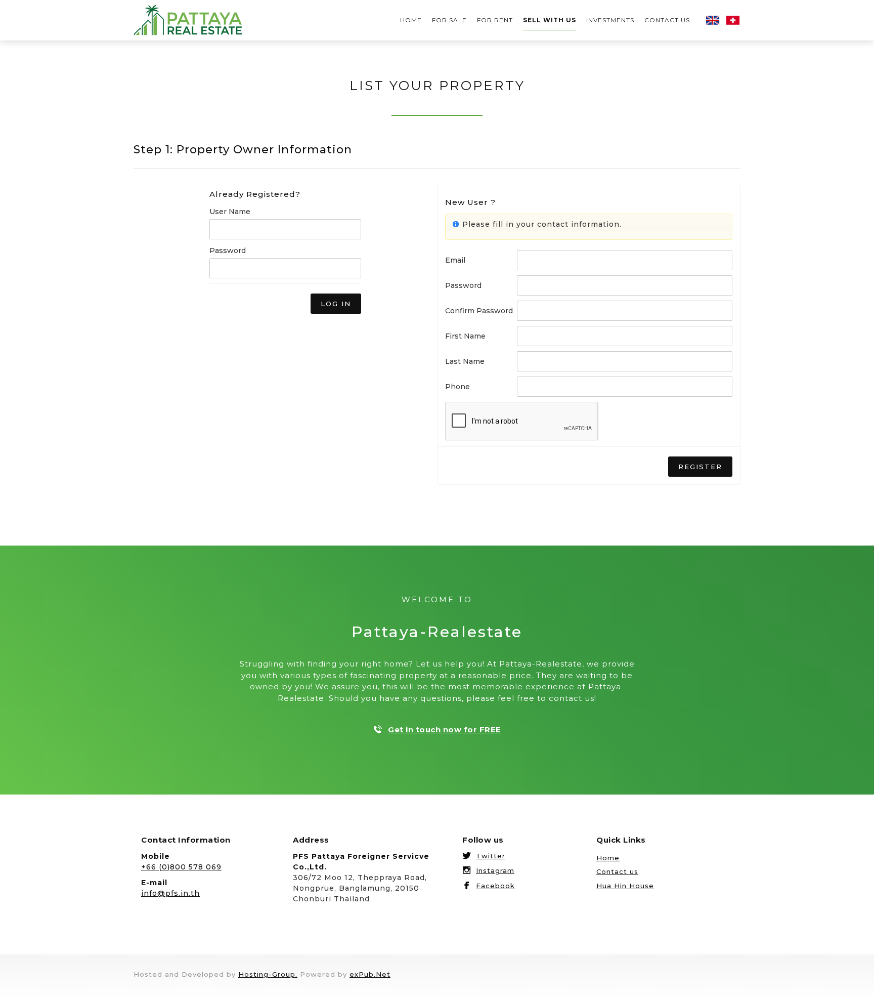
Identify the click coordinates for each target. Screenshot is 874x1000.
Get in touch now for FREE (444, 729)
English (712, 20)
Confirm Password (479, 310)
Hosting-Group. (267, 974)
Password (227, 250)
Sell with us (549, 20)
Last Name (465, 361)
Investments (610, 20)
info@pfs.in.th (170, 893)
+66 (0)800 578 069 (181, 866)
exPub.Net (369, 974)
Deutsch (732, 20)
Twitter (490, 856)
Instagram (495, 870)
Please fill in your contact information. (542, 224)
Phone (457, 386)
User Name (229, 211)
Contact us (667, 20)
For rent (495, 20)
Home (411, 20)
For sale (449, 20)
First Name (465, 336)
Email (455, 260)
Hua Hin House (625, 886)
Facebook (495, 886)
